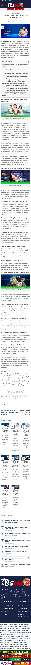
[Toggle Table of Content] (26, 62)
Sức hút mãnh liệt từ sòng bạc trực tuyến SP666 (14, 68)
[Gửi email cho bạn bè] (17, 391)
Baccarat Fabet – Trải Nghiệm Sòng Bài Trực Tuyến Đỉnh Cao (15, 432)
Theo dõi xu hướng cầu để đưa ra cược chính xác (17, 88)
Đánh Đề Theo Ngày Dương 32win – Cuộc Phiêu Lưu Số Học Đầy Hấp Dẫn (17, 521)
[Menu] (2, 5)
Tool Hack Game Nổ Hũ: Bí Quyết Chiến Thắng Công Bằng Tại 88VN (8, 412)
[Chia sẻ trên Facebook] (11, 391)
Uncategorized (15, 13)
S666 (2, 590)
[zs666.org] (15, 5)
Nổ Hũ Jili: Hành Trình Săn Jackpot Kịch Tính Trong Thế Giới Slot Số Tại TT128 (5, 465)
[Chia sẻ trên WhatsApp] (8, 391)
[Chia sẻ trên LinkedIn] (22, 391)
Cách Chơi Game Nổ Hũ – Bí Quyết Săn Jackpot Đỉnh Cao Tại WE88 (17, 565)
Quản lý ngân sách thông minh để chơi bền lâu (16, 92)
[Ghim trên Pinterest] (20, 391)
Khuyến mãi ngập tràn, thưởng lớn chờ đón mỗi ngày (16, 77)
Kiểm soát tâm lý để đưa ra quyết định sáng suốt (17, 93)
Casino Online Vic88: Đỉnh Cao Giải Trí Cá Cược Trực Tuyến (5, 493)
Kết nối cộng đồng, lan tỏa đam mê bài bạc (15, 81)
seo (22, 22)
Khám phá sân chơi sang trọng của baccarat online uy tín (15, 65)
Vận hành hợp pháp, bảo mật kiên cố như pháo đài (16, 70)
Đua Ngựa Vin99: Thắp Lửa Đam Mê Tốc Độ (15, 492)
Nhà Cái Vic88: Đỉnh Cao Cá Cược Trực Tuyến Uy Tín (26, 464)
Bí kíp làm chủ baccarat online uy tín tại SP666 (14, 83)
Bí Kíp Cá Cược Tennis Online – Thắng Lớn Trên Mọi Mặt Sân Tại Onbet (17, 534)
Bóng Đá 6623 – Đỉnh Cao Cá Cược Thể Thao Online (5, 431)
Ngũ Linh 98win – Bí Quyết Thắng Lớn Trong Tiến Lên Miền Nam (16, 527)
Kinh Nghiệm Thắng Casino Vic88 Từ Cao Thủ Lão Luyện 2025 (17, 558)
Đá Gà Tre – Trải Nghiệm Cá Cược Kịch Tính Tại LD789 (17, 540)
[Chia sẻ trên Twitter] (14, 391)
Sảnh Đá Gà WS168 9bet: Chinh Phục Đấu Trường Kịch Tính (16, 552)
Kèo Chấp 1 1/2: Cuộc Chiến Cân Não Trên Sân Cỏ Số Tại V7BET (23, 412)
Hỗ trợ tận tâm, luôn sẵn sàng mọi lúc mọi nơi (16, 80)
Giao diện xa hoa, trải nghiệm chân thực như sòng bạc (17, 74)
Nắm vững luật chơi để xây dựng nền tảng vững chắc (16, 86)
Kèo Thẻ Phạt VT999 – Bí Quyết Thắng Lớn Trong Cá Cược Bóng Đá (15, 464)
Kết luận (5, 95)
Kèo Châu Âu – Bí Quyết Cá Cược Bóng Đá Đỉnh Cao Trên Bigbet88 (26, 432)
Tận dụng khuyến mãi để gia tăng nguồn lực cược (17, 90)
